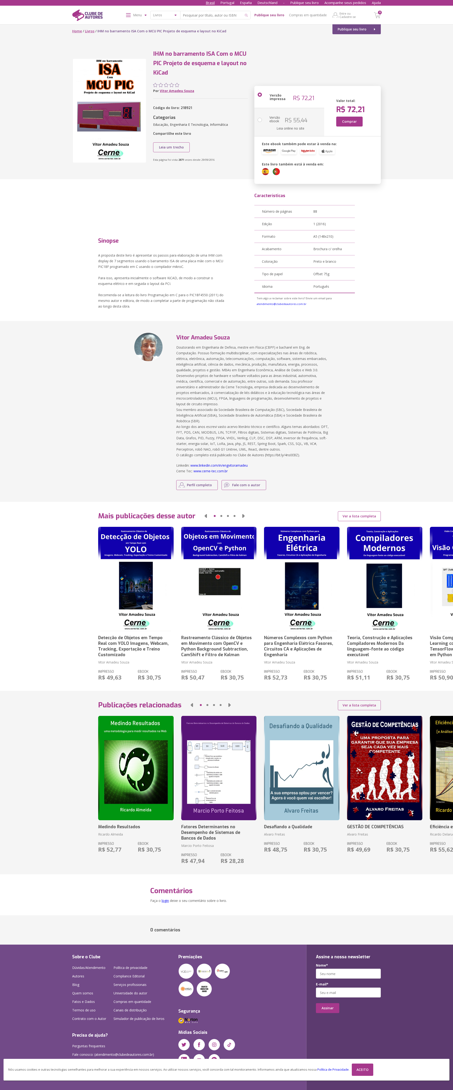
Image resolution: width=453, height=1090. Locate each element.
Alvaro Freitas (274, 834)
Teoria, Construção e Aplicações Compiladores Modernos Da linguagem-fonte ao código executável (379, 646)
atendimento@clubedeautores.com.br (281, 304)
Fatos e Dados (83, 1001)
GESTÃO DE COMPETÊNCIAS (375, 827)
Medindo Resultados (119, 827)
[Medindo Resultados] (135, 768)
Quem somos (82, 993)
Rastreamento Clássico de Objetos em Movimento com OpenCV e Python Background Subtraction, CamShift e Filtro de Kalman (216, 646)
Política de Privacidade (333, 1070)
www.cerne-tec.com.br (210, 471)
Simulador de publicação (138, 1018)
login (165, 900)
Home (77, 31)
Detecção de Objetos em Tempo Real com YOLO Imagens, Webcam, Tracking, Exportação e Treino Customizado (133, 646)
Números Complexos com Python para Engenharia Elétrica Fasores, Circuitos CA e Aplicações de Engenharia (298, 646)
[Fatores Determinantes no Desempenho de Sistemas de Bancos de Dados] (218, 768)
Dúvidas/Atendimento (88, 967)
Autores (78, 976)
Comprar (349, 121)
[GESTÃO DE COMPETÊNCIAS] (384, 768)
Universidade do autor (130, 993)
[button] (205, 516)
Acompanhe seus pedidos (345, 2)
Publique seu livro (304, 2)
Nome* (322, 965)
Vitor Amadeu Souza (177, 91)
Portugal (227, 2)
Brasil (210, 2)
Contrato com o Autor (89, 1018)
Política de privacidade (130, 967)
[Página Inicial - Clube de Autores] (87, 16)
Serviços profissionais (130, 984)
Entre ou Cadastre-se (348, 15)
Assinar (328, 1008)
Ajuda (376, 2)
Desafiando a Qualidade (288, 827)
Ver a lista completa (359, 516)
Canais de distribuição (130, 1010)
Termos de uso (84, 1010)
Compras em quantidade (308, 15)
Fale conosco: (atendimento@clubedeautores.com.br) (113, 1054)
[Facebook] (199, 1044)
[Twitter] (184, 1044)
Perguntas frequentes (88, 1046)
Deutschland (267, 2)
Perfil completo (199, 485)
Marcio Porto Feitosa (197, 845)
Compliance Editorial (129, 976)
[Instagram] (214, 1044)
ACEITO (363, 1069)
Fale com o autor (246, 485)
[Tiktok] (229, 1044)
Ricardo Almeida (110, 834)
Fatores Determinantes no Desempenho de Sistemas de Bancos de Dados (210, 832)
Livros (89, 31)
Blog (75, 984)
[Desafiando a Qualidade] (301, 768)
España (246, 2)
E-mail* (322, 984)
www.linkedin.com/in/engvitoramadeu (219, 465)
